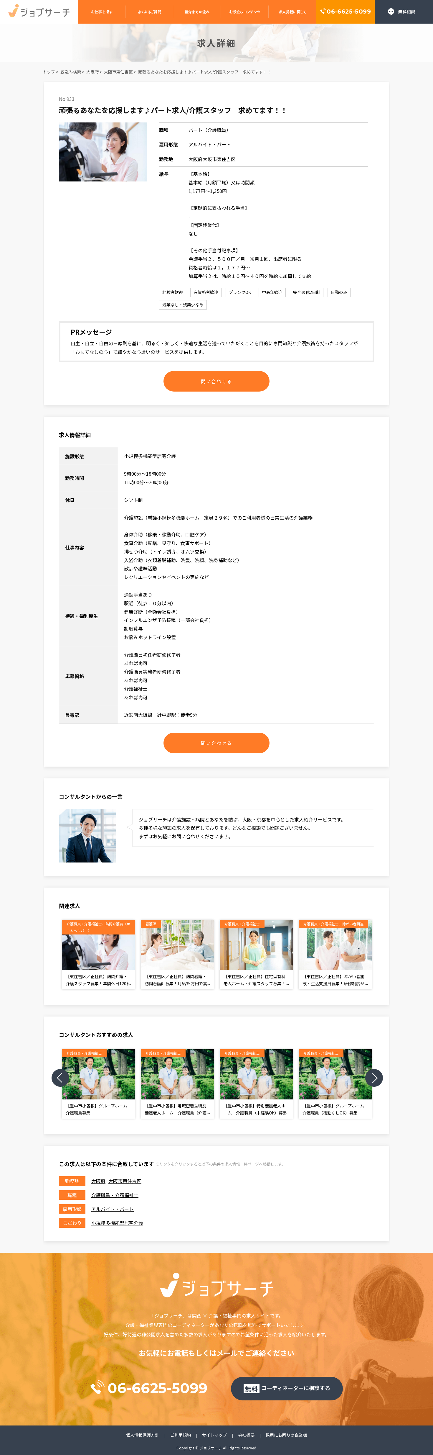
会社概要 (246, 1435)
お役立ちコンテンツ (244, 11)
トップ (49, 72)
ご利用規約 (180, 1435)
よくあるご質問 (149, 11)
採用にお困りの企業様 (286, 1435)
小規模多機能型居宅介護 (117, 1222)
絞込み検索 (70, 72)
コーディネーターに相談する (287, 1388)
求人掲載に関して (293, 11)
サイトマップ (214, 1435)
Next (374, 1078)
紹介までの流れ (197, 11)
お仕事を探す (102, 11)
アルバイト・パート (112, 1208)
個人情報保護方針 (142, 1435)
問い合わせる (216, 381)
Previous (60, 1078)
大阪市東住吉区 (118, 72)
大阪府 (92, 72)
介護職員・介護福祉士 (114, 1195)
